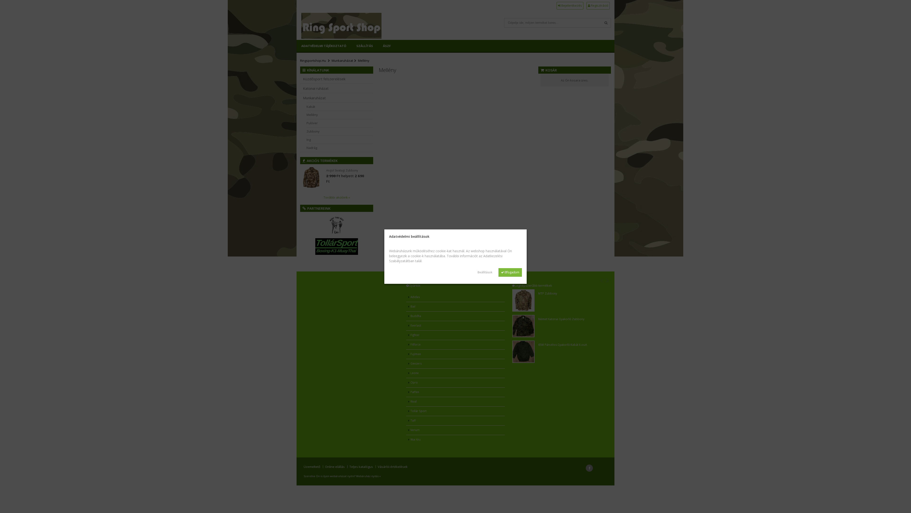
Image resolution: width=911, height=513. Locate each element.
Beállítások (485, 272)
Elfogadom (511, 272)
